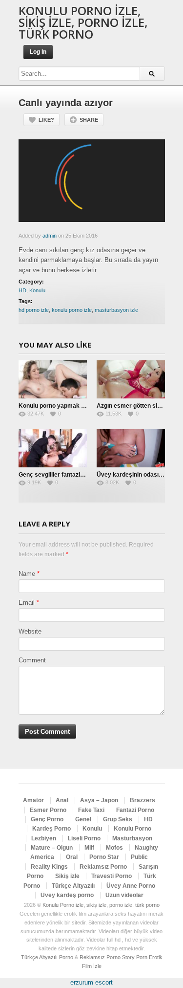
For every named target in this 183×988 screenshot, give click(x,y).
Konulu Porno (132, 828)
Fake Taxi (91, 810)
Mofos (114, 847)
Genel (83, 819)
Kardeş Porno (51, 828)
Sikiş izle (67, 876)
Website (30, 631)
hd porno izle (34, 310)
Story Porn (134, 957)
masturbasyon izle (116, 310)
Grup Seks (117, 819)
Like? (46, 120)
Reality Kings (49, 866)
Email (27, 602)
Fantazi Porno (135, 810)
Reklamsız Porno (103, 866)
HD (22, 290)
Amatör (33, 800)
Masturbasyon (132, 838)
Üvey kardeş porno (67, 895)
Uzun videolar (124, 895)
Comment (32, 660)
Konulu (37, 290)
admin (49, 236)
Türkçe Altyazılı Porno (47, 957)
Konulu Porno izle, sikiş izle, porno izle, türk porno (83, 22)
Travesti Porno (111, 876)
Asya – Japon (99, 800)
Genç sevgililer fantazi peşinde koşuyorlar (77, 474)
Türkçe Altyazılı (73, 885)
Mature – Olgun (52, 847)
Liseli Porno (84, 838)
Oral (72, 857)
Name (27, 573)
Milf (89, 847)
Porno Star (104, 857)
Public (139, 857)
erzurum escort (91, 982)
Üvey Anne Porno (130, 885)
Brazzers (142, 800)
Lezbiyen (43, 838)
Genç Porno (47, 819)
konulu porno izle (72, 310)
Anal (62, 800)
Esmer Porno (48, 810)
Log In (38, 51)
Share (89, 120)
